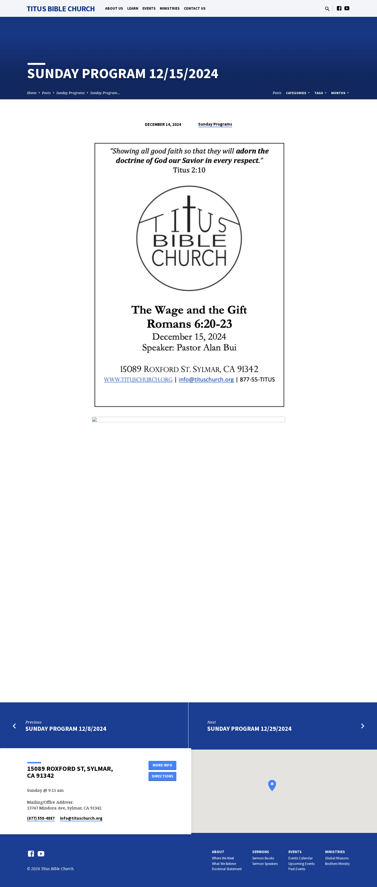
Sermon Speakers (265, 863)
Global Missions (337, 858)
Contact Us (195, 8)
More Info (162, 765)
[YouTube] (347, 8)
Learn (132, 8)
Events (149, 8)
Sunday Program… (105, 93)
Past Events (296, 869)
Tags (319, 93)
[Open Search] (327, 9)
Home (31, 93)
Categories (296, 93)
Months (338, 93)
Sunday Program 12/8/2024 (65, 728)
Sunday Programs (70, 93)
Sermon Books (263, 858)
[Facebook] (339, 8)
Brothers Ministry (337, 863)
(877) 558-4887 (41, 818)
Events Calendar (300, 858)
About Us (114, 8)
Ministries (170, 8)
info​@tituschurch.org (81, 818)
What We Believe (224, 863)
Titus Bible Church (60, 9)
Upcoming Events (301, 863)
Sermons (260, 851)
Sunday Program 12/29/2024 (249, 728)
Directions (162, 776)
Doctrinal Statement (227, 869)
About (218, 851)
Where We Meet (223, 858)
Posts (46, 93)
